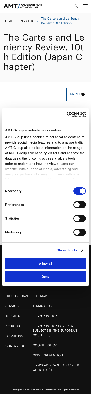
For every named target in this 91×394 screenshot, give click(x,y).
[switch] (79, 204)
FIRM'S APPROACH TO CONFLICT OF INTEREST (57, 367)
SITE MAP (40, 296)
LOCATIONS (14, 336)
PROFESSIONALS (18, 296)
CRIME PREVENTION (48, 355)
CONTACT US (15, 346)
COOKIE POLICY (45, 345)
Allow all (45, 264)
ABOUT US (13, 326)
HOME (8, 21)
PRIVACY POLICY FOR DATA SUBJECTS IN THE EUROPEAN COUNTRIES (55, 330)
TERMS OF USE (44, 306)
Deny (45, 276)
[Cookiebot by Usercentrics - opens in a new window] (66, 114)
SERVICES (12, 306)
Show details (67, 250)
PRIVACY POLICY (45, 316)
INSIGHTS (26, 21)
